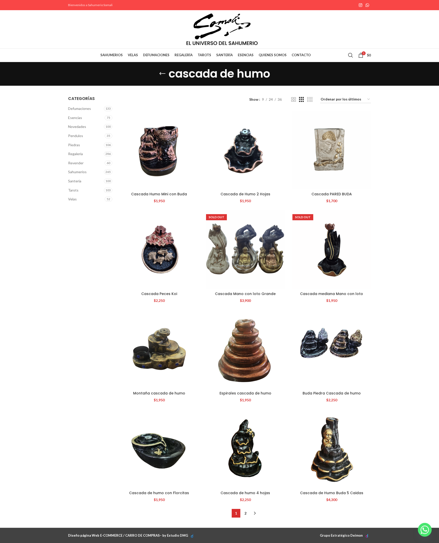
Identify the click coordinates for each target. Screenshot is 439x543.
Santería (74, 181)
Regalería (75, 154)
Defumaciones (79, 108)
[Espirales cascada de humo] (245, 349)
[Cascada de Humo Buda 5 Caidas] (331, 448)
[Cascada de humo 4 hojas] (245, 448)
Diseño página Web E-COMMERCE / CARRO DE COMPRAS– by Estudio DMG (128, 535)
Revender (76, 163)
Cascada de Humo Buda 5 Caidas (331, 492)
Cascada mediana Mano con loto (331, 293)
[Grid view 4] (309, 99)
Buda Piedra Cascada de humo (332, 393)
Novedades (77, 126)
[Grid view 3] (301, 99)
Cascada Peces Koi (159, 293)
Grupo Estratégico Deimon (341, 535)
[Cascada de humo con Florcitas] (159, 448)
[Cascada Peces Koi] (159, 249)
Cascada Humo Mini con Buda (159, 194)
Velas (72, 199)
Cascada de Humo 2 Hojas (245, 194)
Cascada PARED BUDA (331, 194)
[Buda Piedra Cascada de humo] (331, 349)
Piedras (74, 145)
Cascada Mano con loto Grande (245, 293)
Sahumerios (77, 172)
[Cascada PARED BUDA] (331, 150)
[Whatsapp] (425, 530)
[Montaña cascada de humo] (159, 349)
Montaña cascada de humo (159, 393)
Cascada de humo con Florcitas (159, 492)
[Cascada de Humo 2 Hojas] (245, 150)
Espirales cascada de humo (245, 393)
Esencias (75, 117)
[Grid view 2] (293, 99)
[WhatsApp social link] (367, 5)
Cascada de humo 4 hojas (245, 492)
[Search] (351, 55)
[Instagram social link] (360, 5)
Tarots (73, 190)
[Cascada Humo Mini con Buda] (159, 150)
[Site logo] (222, 29)
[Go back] (162, 74)
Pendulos (75, 136)
